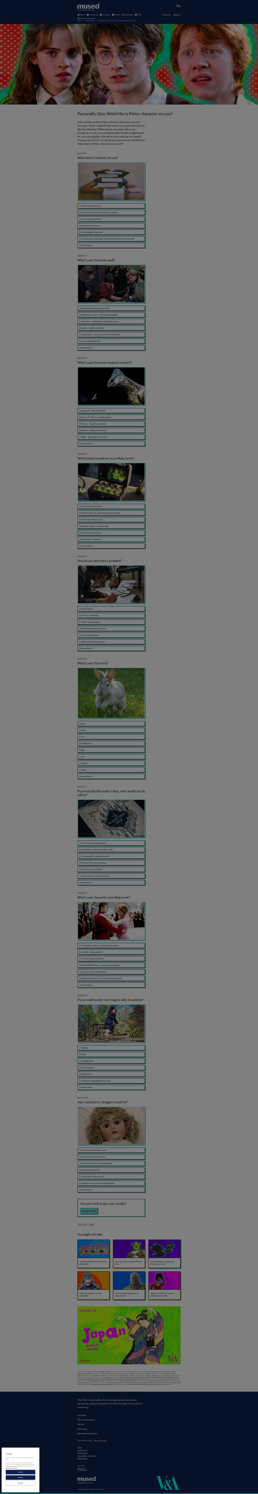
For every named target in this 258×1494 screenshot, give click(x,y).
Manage (20, 1483)
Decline (20, 1477)
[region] (20, 1470)
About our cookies (11, 1468)
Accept (20, 1472)
